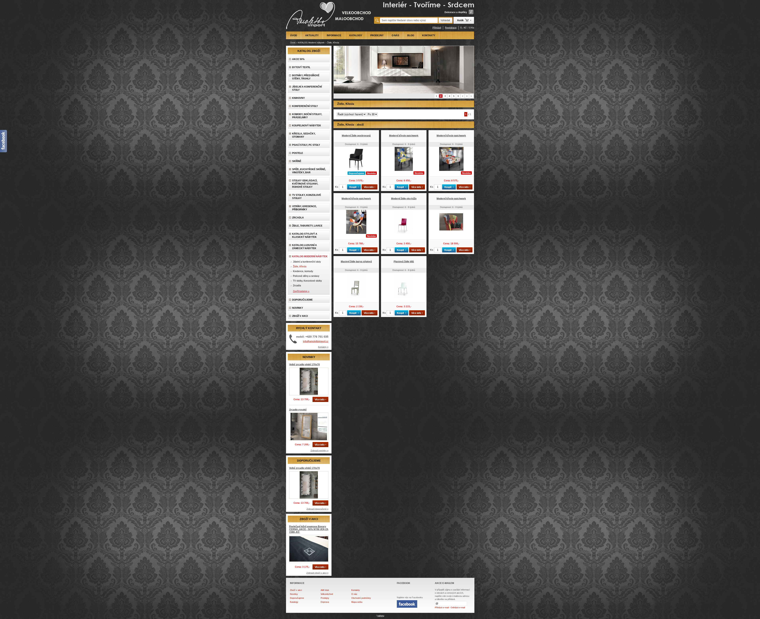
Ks (336, 187)
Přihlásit (436, 27)
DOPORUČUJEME (302, 299)
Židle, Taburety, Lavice (307, 225)
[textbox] (409, 20)
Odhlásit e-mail (458, 607)
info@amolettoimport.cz (315, 341)
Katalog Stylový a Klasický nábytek (304, 235)
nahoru (380, 615)
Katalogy (294, 602)
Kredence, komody (303, 271)
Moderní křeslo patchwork (403, 135)
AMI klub (325, 590)
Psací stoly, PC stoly (306, 145)
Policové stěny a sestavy (306, 276)
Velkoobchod (327, 594)
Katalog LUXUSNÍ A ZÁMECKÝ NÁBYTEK (304, 247)
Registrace (451, 27)
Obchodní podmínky (361, 598)
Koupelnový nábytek (306, 125)
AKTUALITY (312, 35)
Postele (297, 153)
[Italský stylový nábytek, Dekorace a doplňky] (329, 30)
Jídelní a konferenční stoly (307, 88)
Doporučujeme (297, 598)
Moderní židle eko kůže (404, 198)
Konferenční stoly (305, 106)
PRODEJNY (377, 35)
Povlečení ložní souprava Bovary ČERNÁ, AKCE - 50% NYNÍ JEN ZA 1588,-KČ (308, 529)
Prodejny (325, 598)
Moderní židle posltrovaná (356, 135)
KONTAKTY (428, 35)
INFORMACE (334, 35)
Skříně (296, 161)
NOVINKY (297, 308)
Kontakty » (323, 347)
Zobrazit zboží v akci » (317, 573)
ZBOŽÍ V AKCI (300, 316)
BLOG (410, 35)
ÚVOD (293, 35)
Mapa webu (356, 602)
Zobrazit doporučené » (317, 509)
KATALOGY (355, 35)
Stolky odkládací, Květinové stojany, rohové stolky (305, 183)
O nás (354, 594)
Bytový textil (301, 67)
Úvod (292, 42)
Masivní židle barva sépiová (356, 261)
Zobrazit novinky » (319, 450)
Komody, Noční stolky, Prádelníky (307, 116)
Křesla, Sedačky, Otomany (303, 135)
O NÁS (395, 35)
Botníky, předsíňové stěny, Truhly (305, 77)
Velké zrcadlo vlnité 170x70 (304, 364)
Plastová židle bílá (404, 261)
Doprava (325, 602)
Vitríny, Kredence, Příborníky (304, 208)
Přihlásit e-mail (442, 607)
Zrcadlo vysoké (298, 409)
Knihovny (298, 98)
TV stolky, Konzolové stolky (306, 197)
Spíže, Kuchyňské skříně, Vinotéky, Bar (309, 171)
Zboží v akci (296, 590)
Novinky (294, 594)
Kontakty (355, 590)
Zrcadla (298, 217)
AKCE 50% (298, 59)
